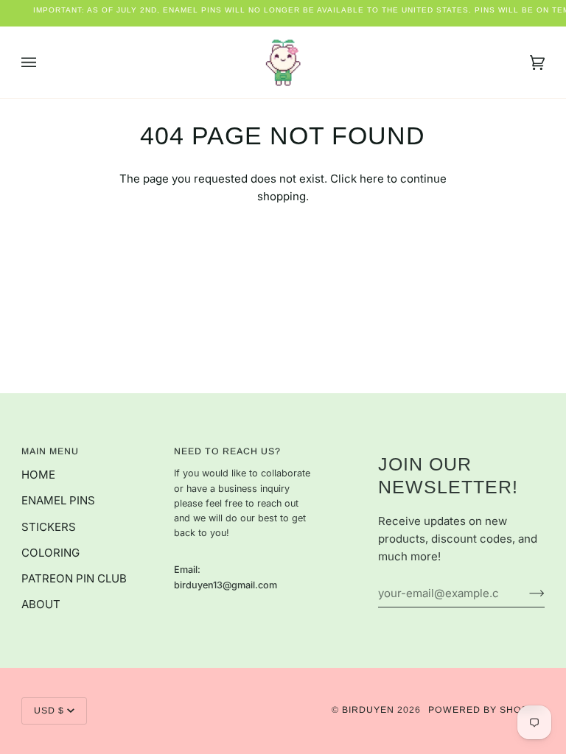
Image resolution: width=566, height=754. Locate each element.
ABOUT (40, 604)
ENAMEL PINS (58, 500)
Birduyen (368, 710)
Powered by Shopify (486, 710)
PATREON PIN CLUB (74, 578)
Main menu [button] (50, 451)
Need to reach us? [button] (227, 451)
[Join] (525, 593)
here (372, 179)
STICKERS (48, 527)
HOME (38, 475)
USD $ (49, 710)
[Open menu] (43, 62)
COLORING (50, 553)
